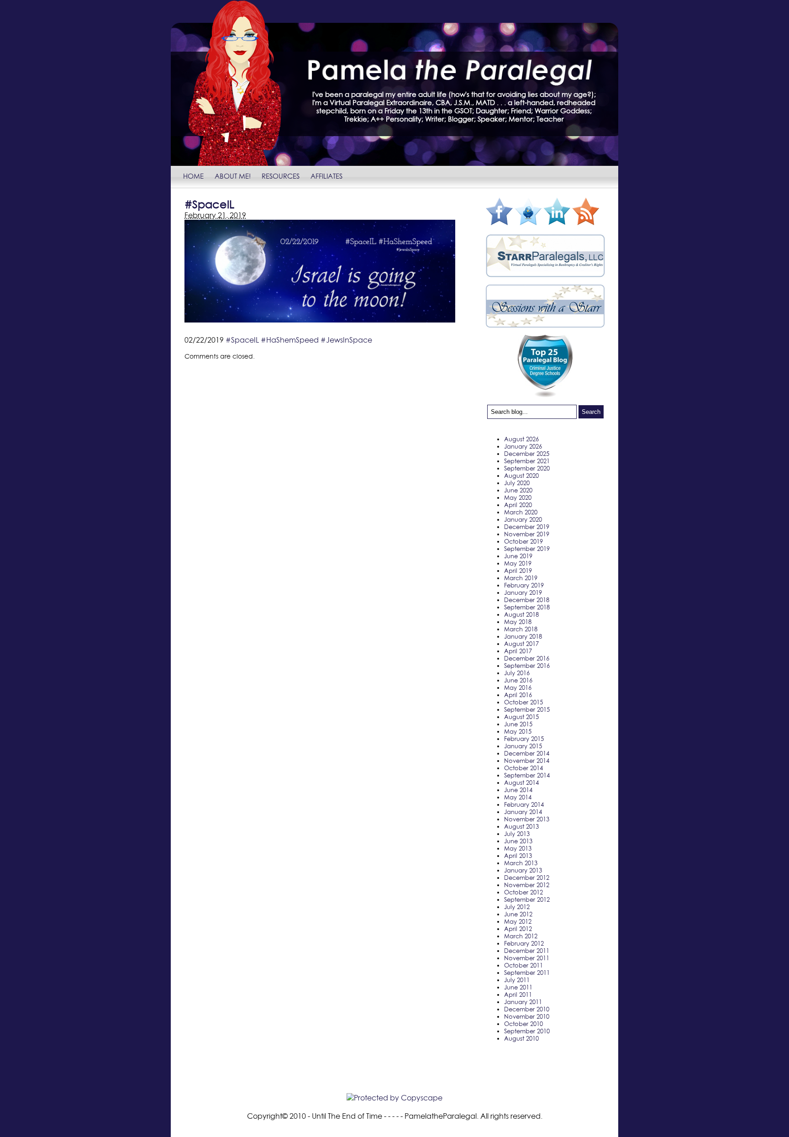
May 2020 (517, 497)
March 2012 (520, 936)
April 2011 (518, 994)
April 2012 (518, 928)
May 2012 (517, 921)
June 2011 (518, 987)
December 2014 (526, 753)
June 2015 (518, 724)
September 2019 (527, 548)
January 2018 (523, 636)
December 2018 (526, 599)
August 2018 (521, 614)
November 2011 (526, 958)
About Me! (233, 176)
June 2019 (518, 556)
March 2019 (520, 578)
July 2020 (517, 483)
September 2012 (527, 899)
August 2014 (521, 782)
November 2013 (526, 819)
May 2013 (517, 848)
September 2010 (527, 1031)
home (193, 176)
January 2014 (523, 811)
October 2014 (523, 768)
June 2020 (518, 490)
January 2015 (523, 746)
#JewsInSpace (346, 339)
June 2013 (518, 841)
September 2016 (527, 665)
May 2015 (517, 731)
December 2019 (526, 526)
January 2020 (523, 519)
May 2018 (517, 621)
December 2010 (526, 1009)
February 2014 (524, 804)
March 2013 (520, 863)
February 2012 (524, 943)
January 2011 (523, 1001)
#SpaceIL (242, 339)
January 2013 (523, 870)
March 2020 (520, 512)
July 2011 (517, 980)
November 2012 (526, 884)
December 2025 (526, 453)
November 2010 (526, 1016)
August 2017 (521, 643)
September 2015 (527, 709)
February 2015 (524, 738)
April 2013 (518, 855)
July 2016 (517, 673)
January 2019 (523, 592)
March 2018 (520, 629)
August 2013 (521, 826)
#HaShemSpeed (290, 339)
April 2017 (518, 651)
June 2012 (518, 914)
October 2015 (523, 702)
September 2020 (527, 468)
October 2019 (523, 541)
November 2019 (526, 534)
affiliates (326, 176)
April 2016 (518, 694)
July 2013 (517, 833)
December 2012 (526, 877)
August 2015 (521, 716)
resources (281, 176)
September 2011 (527, 972)
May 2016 (517, 687)
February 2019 (524, 585)
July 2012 (517, 906)
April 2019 (518, 570)
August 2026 (521, 439)
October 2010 (523, 1023)
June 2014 (518, 789)
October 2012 (523, 892)
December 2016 (526, 658)
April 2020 (518, 504)
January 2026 (523, 446)
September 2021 (527, 461)
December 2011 (526, 950)
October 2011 (523, 965)
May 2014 (517, 797)
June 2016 (518, 680)
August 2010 (521, 1038)
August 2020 (521, 475)
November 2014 (526, 760)
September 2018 (527, 607)
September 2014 (527, 775)
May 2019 (517, 563)
